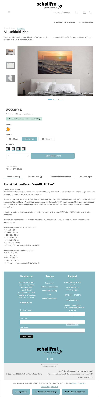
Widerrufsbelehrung (49, 298)
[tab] (13, 177)
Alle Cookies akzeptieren (75, 392)
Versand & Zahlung (49, 291)
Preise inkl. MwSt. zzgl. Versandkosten (19, 114)
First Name (24, 319)
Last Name (24, 327)
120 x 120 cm (46, 139)
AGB (49, 295)
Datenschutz (45, 386)
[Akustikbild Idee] (55, 71)
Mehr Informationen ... (78, 383)
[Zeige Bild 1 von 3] (50, 99)
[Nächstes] (88, 74)
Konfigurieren (21, 392)
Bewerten (21, 28)
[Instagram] (51, 360)
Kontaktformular (72, 324)
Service (49, 276)
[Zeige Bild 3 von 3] (60, 99)
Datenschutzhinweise (49, 287)
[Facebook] (47, 360)
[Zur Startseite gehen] (49, 5)
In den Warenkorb (53, 156)
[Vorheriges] (22, 74)
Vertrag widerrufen (49, 366)
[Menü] (8, 12)
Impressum (49, 283)
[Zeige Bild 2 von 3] (55, 99)
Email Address (26, 310)
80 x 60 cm (13, 139)
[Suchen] (76, 12)
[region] (49, 74)
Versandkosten (54, 374)
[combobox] (63, 12)
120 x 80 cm (29, 139)
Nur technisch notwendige (46, 392)
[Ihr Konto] (84, 12)
